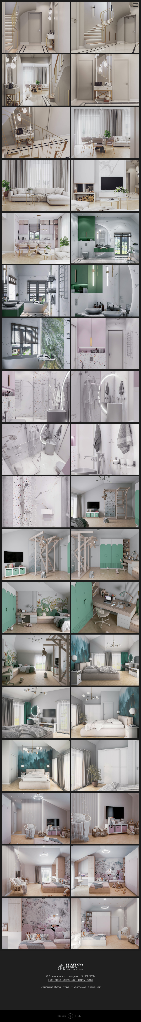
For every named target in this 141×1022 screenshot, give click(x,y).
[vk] (70, 996)
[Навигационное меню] (135, 5)
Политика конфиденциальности (70, 980)
